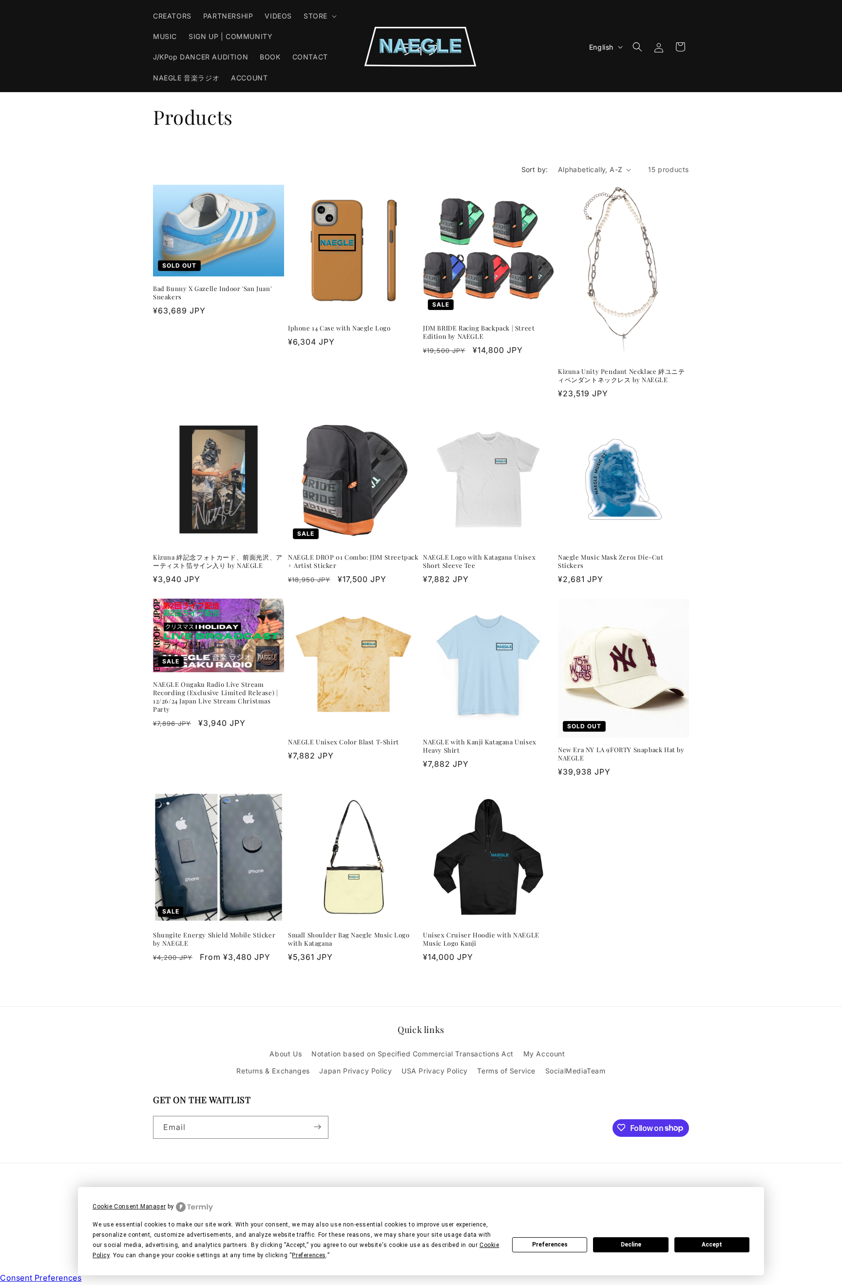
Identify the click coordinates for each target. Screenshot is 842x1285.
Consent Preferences (40, 1278)
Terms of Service (506, 1071)
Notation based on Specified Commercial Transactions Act (412, 1054)
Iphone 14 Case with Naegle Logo (339, 328)
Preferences (550, 1244)
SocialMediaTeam (575, 1071)
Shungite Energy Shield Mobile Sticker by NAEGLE (214, 939)
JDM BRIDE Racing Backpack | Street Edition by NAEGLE (479, 332)
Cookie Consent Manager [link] (129, 1206)
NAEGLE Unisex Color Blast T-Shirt (343, 742)
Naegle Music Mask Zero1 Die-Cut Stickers (611, 561)
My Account (544, 1054)
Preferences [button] (309, 1255)
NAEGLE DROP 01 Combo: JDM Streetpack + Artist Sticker (353, 561)
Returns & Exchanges (272, 1071)
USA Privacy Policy (435, 1071)
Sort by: (534, 169)
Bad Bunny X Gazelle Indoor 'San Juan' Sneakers (212, 293)
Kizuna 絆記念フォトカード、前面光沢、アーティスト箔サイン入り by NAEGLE (218, 561)
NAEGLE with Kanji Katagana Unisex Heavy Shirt (479, 746)
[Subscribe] (317, 1126)
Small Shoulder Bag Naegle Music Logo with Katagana (349, 939)
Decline (631, 1244)
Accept (712, 1244)
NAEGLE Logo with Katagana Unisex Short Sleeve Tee (479, 561)
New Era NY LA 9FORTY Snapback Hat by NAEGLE (621, 754)
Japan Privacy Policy (355, 1071)
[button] (319, 16)
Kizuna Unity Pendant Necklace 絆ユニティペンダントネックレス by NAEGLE (621, 376)
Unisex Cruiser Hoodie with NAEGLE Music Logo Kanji (481, 939)
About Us (285, 1054)
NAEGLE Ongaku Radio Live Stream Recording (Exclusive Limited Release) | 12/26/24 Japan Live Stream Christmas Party (215, 697)
